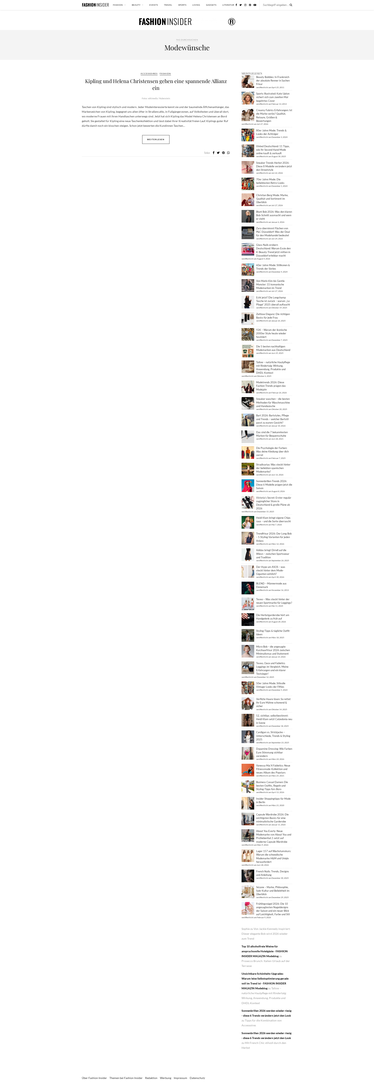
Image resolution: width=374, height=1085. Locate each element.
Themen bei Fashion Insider (126, 1078)
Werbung (165, 1078)
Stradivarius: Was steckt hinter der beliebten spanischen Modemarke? (273, 468)
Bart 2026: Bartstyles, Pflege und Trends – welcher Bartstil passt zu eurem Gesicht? (272, 419)
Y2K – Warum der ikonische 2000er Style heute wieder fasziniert (271, 333)
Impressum (180, 1078)
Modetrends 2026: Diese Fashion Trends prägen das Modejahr (271, 386)
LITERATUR (228, 5)
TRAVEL (168, 5)
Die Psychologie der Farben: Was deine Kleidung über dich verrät (272, 451)
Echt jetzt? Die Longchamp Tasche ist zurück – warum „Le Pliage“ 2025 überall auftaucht (273, 301)
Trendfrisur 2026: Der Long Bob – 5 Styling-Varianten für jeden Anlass (274, 537)
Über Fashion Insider (94, 1078)
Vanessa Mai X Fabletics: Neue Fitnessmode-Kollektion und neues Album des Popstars (273, 769)
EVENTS (153, 5)
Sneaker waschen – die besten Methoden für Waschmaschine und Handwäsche (273, 402)
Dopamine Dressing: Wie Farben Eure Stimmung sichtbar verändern (274, 752)
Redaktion (151, 1078)
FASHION (118, 5)
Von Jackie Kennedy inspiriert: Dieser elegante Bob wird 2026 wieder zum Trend (266, 933)
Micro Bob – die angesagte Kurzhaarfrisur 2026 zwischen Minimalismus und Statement (273, 650)
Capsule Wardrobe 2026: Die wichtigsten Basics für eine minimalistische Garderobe (272, 818)
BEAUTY (136, 5)
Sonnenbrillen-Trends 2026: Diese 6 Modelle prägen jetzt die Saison (274, 485)
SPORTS (182, 5)
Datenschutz (197, 1078)
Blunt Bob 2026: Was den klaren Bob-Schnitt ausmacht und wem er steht (274, 215)
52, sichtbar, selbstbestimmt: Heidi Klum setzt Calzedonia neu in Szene (274, 719)
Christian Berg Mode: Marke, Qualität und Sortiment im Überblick (272, 199)
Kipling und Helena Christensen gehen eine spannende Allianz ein (156, 84)
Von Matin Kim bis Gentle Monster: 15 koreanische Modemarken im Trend (270, 284)
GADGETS (211, 5)
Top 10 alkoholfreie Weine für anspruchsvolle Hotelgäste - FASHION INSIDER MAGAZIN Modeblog (265, 951)
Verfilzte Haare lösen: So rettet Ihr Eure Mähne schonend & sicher (273, 702)
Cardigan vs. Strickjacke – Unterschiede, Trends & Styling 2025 (273, 736)
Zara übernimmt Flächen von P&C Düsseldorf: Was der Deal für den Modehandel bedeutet (273, 232)
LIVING (196, 5)
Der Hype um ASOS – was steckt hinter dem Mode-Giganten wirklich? (270, 570)
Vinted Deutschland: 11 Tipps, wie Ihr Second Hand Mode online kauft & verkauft (273, 150)
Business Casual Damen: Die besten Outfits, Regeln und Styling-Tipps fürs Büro (272, 786)
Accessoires (149, 73)
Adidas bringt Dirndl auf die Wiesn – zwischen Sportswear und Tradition (272, 554)
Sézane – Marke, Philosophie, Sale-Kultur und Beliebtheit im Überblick (272, 891)
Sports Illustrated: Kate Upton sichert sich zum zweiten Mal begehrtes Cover (272, 97)
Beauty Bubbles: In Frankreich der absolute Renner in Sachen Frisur (273, 80)
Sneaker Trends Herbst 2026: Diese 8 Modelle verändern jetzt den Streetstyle (274, 166)
